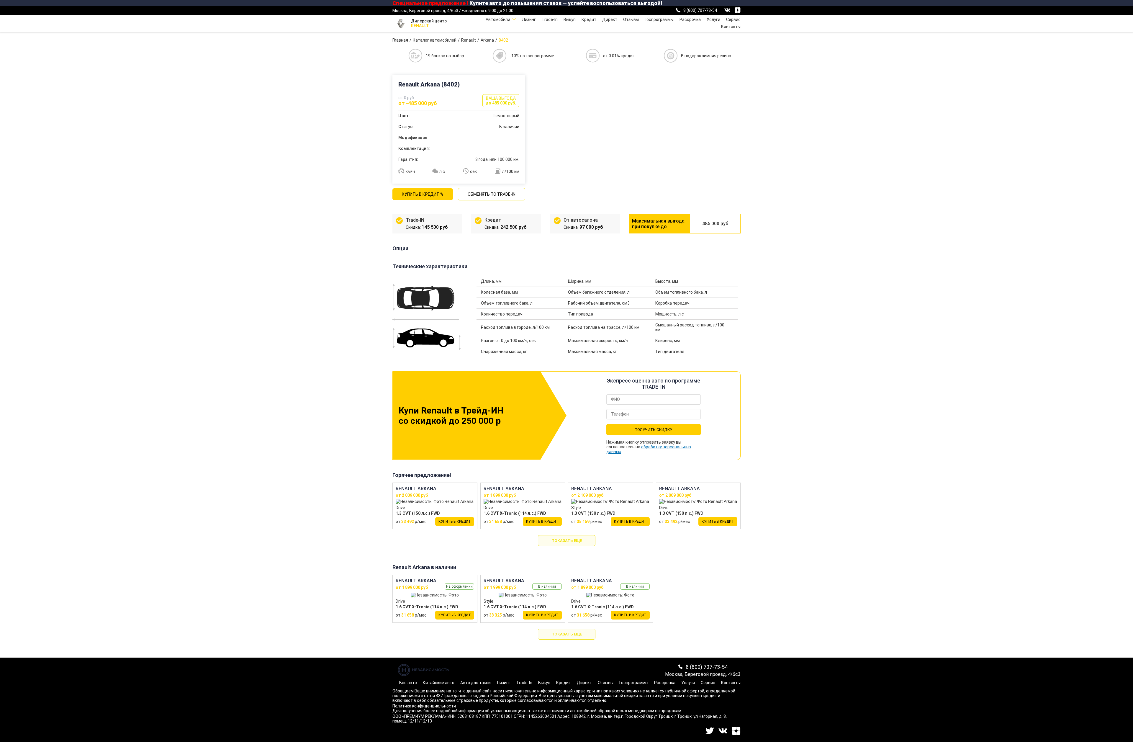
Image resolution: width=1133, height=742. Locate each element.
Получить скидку (653, 429)
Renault (468, 40)
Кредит (589, 19)
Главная (400, 40)
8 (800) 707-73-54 (700, 10)
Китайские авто (438, 682)
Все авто (408, 682)
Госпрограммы (659, 19)
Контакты (731, 26)
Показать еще (566, 540)
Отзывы (631, 19)
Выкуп (570, 19)
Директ (609, 19)
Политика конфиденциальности (424, 706)
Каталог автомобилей (434, 40)
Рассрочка (690, 19)
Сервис (733, 19)
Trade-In (550, 19)
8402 (503, 40)
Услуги (713, 19)
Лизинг (529, 19)
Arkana (487, 40)
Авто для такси (475, 682)
